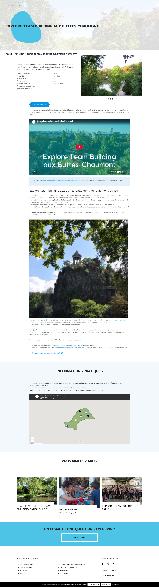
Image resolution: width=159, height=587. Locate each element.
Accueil (8, 54)
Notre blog (24, 570)
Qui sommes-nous (26, 564)
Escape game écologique (68, 511)
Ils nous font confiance (68, 567)
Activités (20, 54)
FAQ (21, 573)
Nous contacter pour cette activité (47, 353)
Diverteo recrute (26, 567)
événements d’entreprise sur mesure (69, 347)
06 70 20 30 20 (108, 576)
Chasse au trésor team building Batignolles (33, 508)
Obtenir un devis (39, 104)
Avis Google (64, 570)
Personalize (106, 584)
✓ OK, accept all (93, 584)
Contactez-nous (79, 537)
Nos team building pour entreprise (72, 564)
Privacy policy (115, 584)
